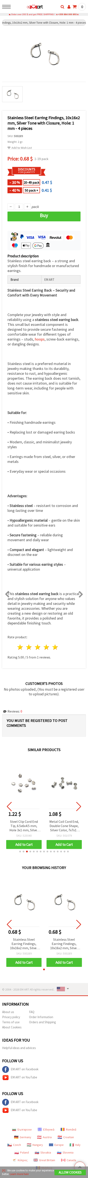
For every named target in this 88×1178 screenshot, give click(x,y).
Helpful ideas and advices (19, 1048)
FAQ (31, 1012)
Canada (71, 1160)
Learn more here (19, 1174)
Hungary (37, 1145)
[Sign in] (68, 6)
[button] (20, 851)
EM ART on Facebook (24, 1069)
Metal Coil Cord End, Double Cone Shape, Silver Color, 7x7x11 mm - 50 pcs (64, 826)
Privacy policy (11, 1017)
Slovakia (45, 1152)
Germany (25, 1137)
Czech (17, 1145)
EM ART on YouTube (24, 1077)
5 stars (55, 647)
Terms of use (11, 1022)
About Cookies (12, 1027)
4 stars (46, 647)
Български (25, 1129)
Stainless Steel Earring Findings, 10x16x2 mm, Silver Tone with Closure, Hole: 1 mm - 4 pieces (24, 944)
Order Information (41, 1017)
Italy (78, 1145)
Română (71, 1129)
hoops (40, 339)
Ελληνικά (48, 1129)
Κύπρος (23, 1160)
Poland (24, 1152)
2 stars (29, 647)
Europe (59, 1145)
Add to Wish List (22, 147)
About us (8, 1012)
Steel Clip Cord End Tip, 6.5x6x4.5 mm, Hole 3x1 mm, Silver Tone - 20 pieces (23, 826)
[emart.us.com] (28, 7)
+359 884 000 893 (67, 14)
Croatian (68, 1137)
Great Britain (47, 1160)
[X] (3, 1170)
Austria (47, 1137)
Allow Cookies (70, 1172)
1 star (20, 647)
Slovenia (68, 1152)
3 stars (38, 647)
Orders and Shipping (42, 1022)
